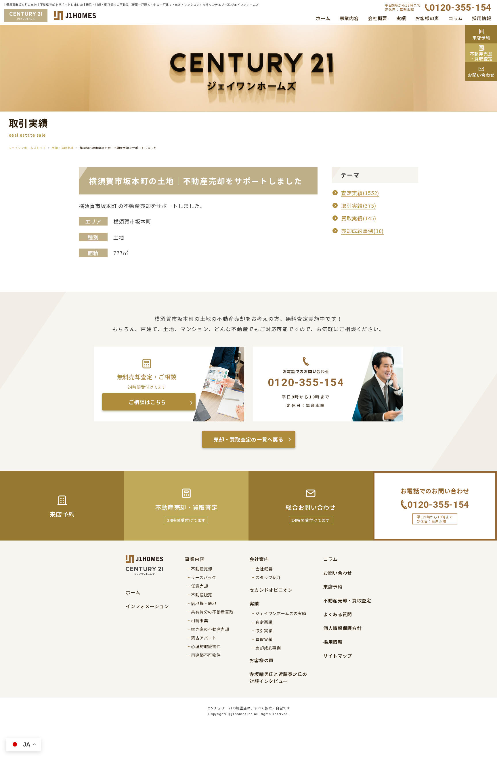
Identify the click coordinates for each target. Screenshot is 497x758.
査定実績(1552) (360, 192)
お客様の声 (427, 18)
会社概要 (377, 18)
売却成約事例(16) (362, 230)
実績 (401, 18)
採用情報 (481, 18)
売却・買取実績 (62, 148)
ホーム (323, 18)
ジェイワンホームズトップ (27, 148)
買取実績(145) (358, 218)
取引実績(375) (358, 205)
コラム (455, 18)
